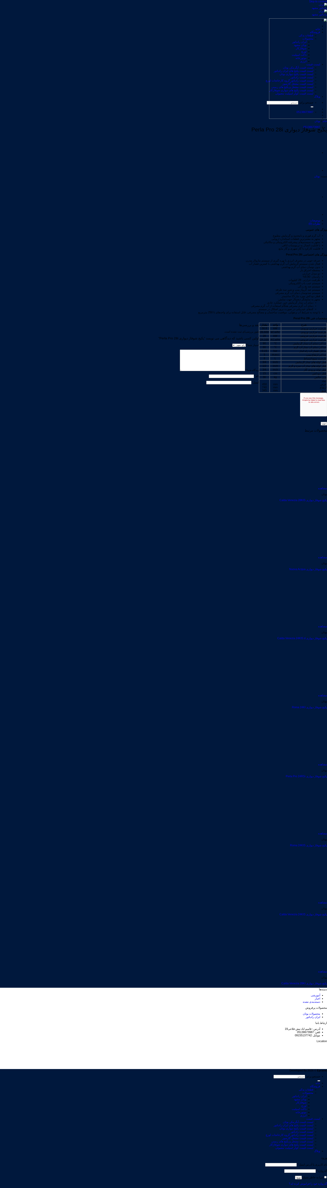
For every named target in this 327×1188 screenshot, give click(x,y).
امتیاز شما (252, 345)
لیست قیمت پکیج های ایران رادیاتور (293, 1125)
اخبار (317, 998)
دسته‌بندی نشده (311, 1001)
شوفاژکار (301, 1102)
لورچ (304, 1105)
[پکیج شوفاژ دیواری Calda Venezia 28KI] (306, 968)
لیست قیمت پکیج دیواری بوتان (296, 1128)
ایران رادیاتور (313, 1017)
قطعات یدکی (306, 1089)
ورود (298, 1177)
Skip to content (318, 1)
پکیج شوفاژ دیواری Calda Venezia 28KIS (303, 500)
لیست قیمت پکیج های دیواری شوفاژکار (291, 1144)
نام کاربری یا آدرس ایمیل (312, 1164)
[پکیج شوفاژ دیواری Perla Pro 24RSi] (311, 152)
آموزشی (315, 995)
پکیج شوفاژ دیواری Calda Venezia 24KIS (303, 914)
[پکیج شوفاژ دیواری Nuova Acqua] (306, 554)
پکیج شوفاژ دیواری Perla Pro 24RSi (306, 776)
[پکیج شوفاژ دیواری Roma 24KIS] (306, 830)
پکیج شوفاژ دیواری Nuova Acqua (308, 569)
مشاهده (322, 488)
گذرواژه (321, 1170)
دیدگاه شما (252, 370)
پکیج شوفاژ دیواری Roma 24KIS (308, 845)
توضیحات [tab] (315, 220)
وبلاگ (317, 1151)
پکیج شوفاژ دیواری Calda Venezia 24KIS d (302, 638)
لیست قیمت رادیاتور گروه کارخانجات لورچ (289, 1134)
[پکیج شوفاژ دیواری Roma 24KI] (306, 692)
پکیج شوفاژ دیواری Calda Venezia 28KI (304, 983)
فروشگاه (315, 1086)
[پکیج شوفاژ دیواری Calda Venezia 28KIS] (306, 485)
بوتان (317, 121)
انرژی (303, 1115)
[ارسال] (318, 1080)
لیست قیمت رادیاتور (302, 1131)
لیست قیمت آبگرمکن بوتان (298, 1122)
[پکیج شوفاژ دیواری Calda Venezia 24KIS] (306, 899)
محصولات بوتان (311, 1013)
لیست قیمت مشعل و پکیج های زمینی (292, 1141)
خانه (324, 121)
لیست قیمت (313, 1118)
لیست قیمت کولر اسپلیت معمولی (294, 1147)
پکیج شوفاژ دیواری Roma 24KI (309, 707)
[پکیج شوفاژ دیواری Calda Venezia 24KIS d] (306, 623)
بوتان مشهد (300, 1099)
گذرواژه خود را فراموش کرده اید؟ (308, 1183)
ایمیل (255, 382)
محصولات (307, 1092)
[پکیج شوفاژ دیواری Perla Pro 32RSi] (311, 170)
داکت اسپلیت (299, 1109)
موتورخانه (301, 1112)
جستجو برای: (313, 1076)
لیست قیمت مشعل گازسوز (297, 1138)
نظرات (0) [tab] (314, 223)
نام (256, 376)
